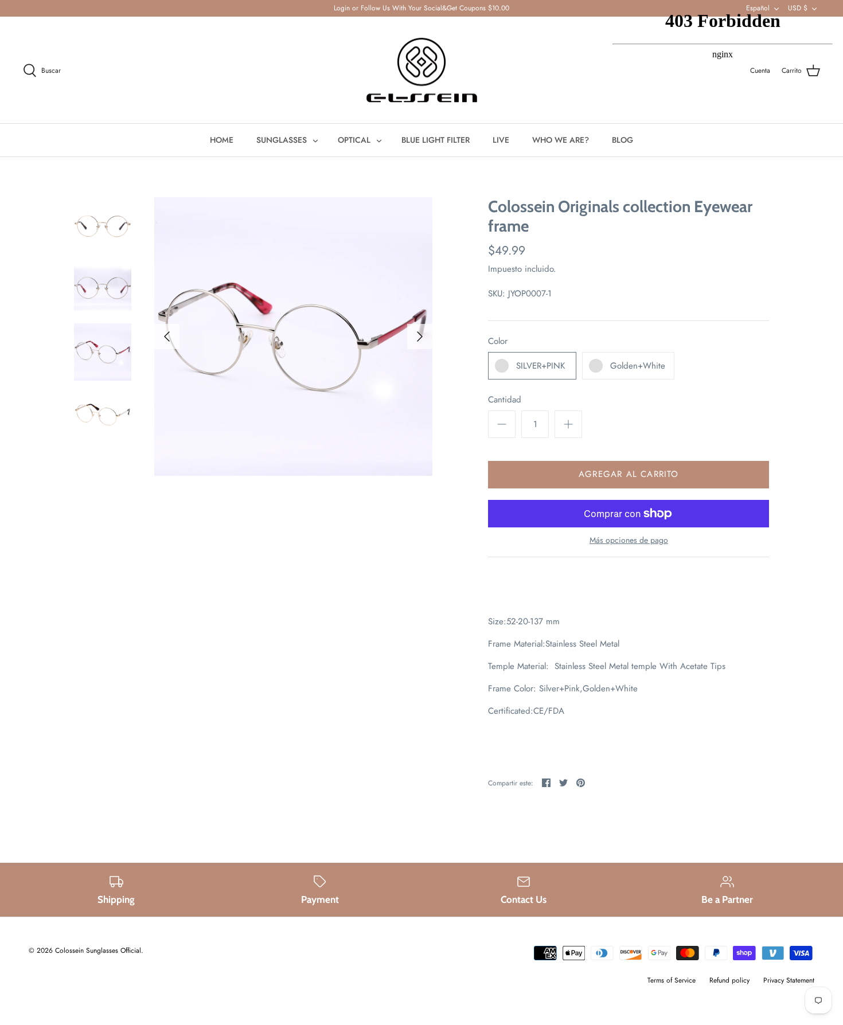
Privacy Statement (788, 980)
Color (498, 341)
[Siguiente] (419, 336)
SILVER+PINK (540, 365)
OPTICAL (354, 140)
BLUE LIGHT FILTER (435, 140)
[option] (293, 336)
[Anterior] (166, 336)
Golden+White (637, 365)
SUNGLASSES (281, 140)
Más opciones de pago (629, 540)
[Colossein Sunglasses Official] (422, 70)
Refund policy (729, 980)
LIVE (501, 140)
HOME (221, 140)
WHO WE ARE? (560, 140)
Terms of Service (671, 980)
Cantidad (504, 400)
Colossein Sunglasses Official (98, 950)
